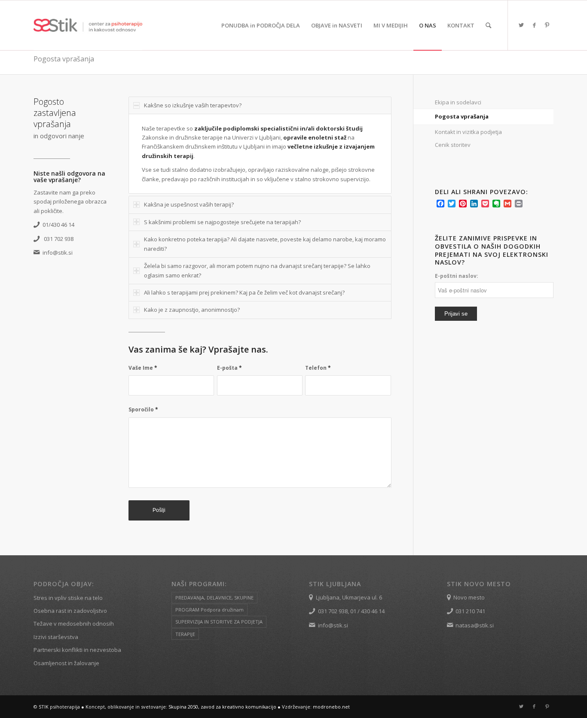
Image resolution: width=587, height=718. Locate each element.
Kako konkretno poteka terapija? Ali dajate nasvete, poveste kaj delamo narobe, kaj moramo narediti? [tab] (265, 243)
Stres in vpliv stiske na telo (68, 598)
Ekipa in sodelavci (458, 102)
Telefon (318, 367)
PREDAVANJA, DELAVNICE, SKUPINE (214, 597)
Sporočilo (143, 409)
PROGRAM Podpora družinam (209, 609)
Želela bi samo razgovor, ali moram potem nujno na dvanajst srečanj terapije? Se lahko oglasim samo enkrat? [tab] (257, 270)
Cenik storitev (453, 145)
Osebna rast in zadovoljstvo (70, 611)
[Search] (488, 25)
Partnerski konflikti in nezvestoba (77, 650)
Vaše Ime (142, 367)
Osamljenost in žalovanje (66, 663)
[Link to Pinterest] (547, 24)
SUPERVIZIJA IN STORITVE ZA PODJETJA (219, 621)
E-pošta (229, 367)
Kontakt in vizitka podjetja (468, 132)
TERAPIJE (185, 634)
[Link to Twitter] (521, 24)
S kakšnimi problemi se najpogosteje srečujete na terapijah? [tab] (222, 222)
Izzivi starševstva (56, 637)
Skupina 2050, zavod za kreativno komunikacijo (222, 706)
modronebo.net (331, 706)
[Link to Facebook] (534, 24)
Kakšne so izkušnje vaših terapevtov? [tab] (193, 105)
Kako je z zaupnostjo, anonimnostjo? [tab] (192, 309)
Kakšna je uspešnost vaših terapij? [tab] (189, 204)
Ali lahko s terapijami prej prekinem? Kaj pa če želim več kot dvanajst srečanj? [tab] (244, 292)
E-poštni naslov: (456, 276)
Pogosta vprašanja (64, 59)
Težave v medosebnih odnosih (74, 623)
